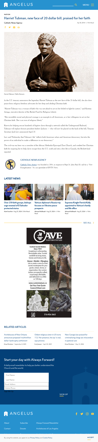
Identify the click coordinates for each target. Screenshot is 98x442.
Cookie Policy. (48, 438)
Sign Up (64, 394)
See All (87, 223)
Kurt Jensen (38, 344)
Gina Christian (8, 344)
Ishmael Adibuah (40, 211)
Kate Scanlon (8, 211)
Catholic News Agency (13, 23)
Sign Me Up (8, 391)
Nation (7, 14)
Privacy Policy (35, 438)
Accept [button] (90, 437)
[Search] (75, 4)
